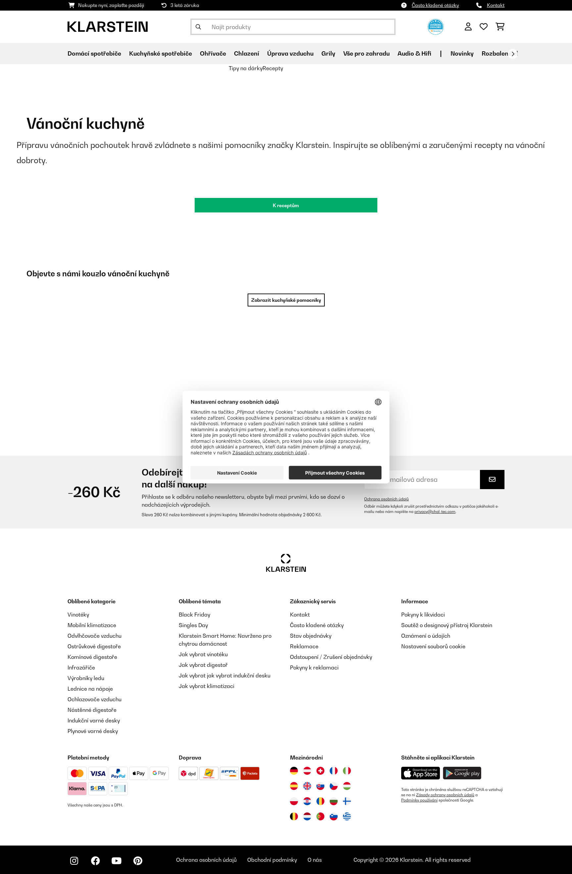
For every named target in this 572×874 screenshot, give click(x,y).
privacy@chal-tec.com (434, 511)
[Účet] (468, 27)
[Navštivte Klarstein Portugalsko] (320, 816)
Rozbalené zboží (505, 53)
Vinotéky (78, 614)
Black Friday (194, 614)
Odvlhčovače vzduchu (94, 635)
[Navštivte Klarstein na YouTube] (116, 861)
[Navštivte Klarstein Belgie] (294, 816)
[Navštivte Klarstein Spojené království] (307, 786)
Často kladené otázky (435, 5)
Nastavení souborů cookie (433, 646)
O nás (315, 859)
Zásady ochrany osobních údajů (445, 795)
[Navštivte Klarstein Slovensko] (320, 786)
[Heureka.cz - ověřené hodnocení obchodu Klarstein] (436, 26)
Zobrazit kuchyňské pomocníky (286, 300)
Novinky (462, 53)
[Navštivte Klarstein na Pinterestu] (137, 861)
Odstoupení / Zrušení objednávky (331, 657)
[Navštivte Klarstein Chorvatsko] (307, 801)
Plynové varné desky (93, 731)
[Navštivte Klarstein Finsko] (347, 801)
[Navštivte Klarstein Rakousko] (307, 771)
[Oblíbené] (484, 27)
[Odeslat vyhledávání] (198, 27)
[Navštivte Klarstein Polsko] (294, 801)
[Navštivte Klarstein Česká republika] (334, 786)
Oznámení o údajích (425, 635)
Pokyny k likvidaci (423, 614)
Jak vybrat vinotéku (203, 654)
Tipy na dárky (245, 68)
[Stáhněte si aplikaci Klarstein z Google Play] (462, 773)
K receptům (286, 205)
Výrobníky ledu (86, 678)
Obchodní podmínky (272, 859)
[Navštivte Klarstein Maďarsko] (347, 786)
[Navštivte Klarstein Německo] (294, 771)
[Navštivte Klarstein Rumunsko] (320, 801)
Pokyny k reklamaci (314, 667)
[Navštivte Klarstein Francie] (334, 771)
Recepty (272, 68)
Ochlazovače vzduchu (94, 699)
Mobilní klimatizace (92, 625)
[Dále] (513, 54)
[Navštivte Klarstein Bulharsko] (334, 801)
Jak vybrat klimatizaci (206, 686)
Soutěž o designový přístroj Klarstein (446, 625)
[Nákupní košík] (500, 27)
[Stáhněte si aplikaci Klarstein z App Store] (420, 773)
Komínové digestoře (92, 657)
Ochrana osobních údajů (386, 499)
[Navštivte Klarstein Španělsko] (294, 786)
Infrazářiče (81, 667)
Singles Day (193, 625)
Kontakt (495, 5)
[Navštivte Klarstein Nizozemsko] (307, 816)
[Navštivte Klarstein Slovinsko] (334, 816)
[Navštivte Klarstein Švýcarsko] (320, 771)
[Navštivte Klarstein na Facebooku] (95, 861)
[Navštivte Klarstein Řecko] (347, 816)
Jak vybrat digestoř (203, 665)
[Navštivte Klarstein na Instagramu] (74, 861)
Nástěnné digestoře (92, 710)
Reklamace (304, 646)
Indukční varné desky (94, 720)
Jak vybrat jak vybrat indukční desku (224, 675)
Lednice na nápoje (90, 688)
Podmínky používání (419, 800)
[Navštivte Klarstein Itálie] (347, 771)
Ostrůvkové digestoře (94, 646)
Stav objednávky (310, 635)
